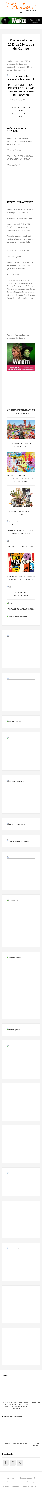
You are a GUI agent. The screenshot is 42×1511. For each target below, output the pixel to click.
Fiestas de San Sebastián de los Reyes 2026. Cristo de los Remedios (21, 479)
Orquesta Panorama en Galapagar (16, 1443)
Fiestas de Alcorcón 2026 (21, 547)
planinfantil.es (21, 6)
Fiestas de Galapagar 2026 (21, 609)
